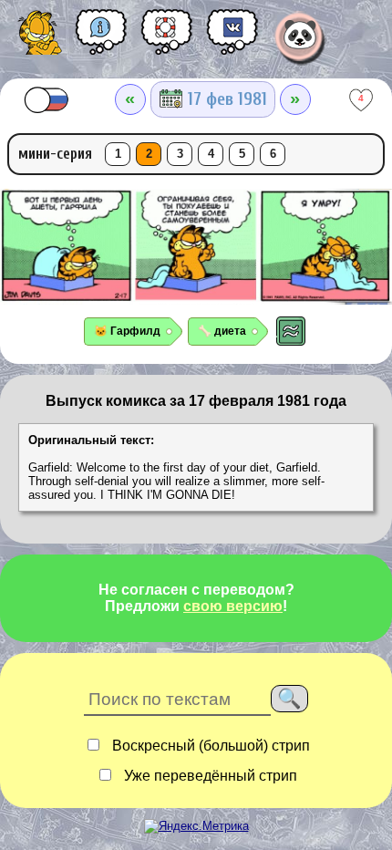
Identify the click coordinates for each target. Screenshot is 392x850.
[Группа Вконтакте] (232, 38)
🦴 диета (222, 331)
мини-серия (55, 153)
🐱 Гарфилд (127, 331)
